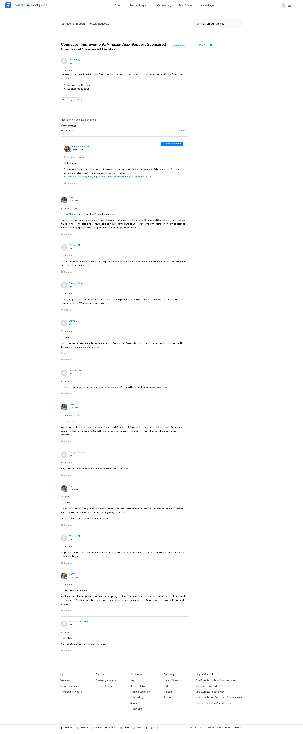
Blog (132, 680)
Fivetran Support (75, 23)
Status (133, 703)
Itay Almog (74, 59)
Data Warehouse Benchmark (210, 691)
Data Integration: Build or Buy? (211, 686)
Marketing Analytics (106, 680)
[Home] (26, 5)
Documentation (138, 686)
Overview (65, 680)
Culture (167, 686)
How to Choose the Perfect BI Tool (214, 703)
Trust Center (136, 708)
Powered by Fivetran (71, 691)
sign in (72, 119)
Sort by (181, 130)
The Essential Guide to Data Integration (216, 680)
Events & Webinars (140, 691)
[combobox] (217, 23)
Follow (202, 44)
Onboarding (136, 697)
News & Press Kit (172, 680)
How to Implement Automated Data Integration (219, 697)
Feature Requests (99, 23)
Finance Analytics (105, 686)
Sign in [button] (292, 5)
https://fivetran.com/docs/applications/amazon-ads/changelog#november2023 (107, 176)
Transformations (68, 686)
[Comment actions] (70, 183)
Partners (168, 697)
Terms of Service (213, 728)
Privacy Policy (195, 728)
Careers (168, 691)
